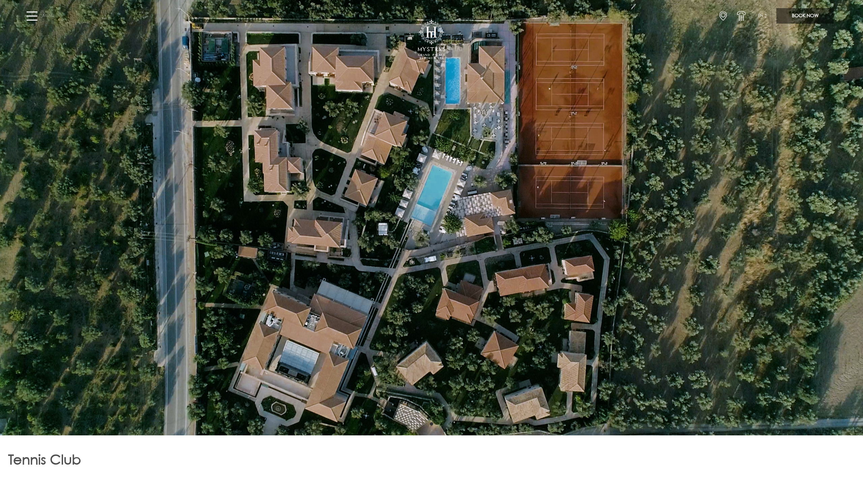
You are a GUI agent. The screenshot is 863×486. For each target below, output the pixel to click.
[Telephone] (741, 16)
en (760, 16)
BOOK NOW (805, 16)
